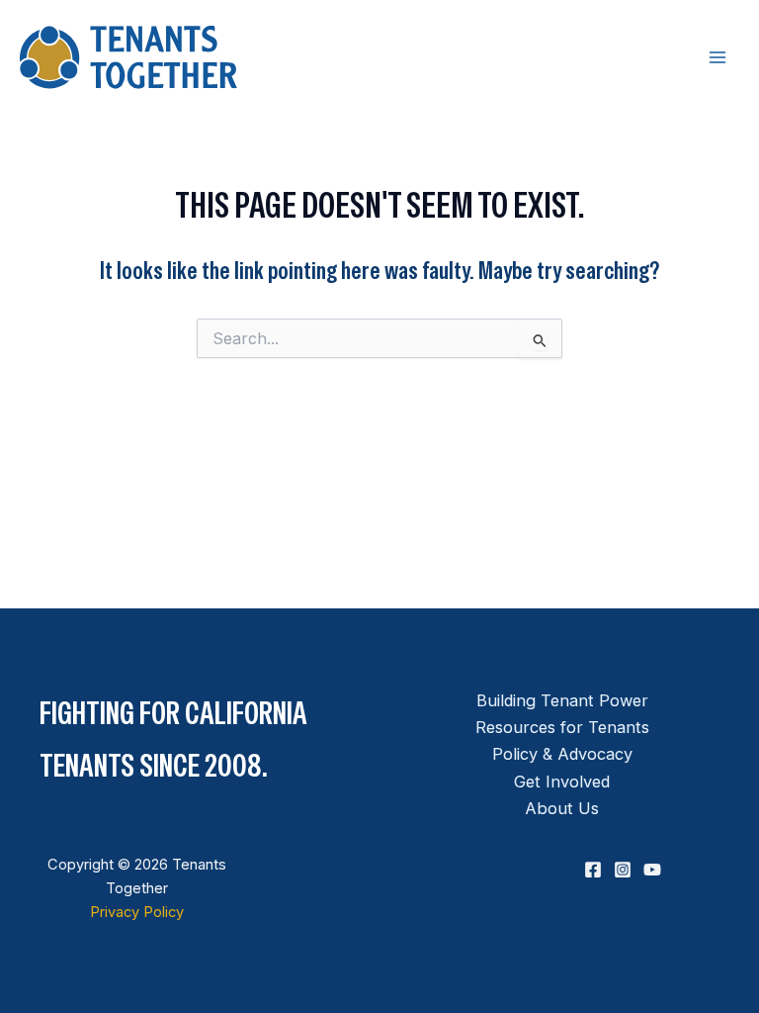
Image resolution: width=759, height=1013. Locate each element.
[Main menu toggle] (717, 58)
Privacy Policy (137, 912)
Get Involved (562, 781)
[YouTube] (652, 869)
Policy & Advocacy (562, 754)
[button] (622, 905)
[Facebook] (593, 869)
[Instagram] (623, 869)
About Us (562, 808)
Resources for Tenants (562, 727)
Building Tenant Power (562, 700)
